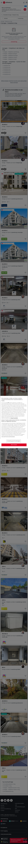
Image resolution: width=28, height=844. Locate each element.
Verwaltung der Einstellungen (13, 441)
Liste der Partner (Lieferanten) (8, 436)
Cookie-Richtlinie (14, 418)
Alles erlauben (14, 444)
